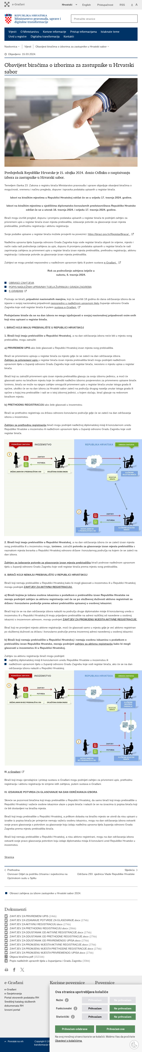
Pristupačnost (105, 4)
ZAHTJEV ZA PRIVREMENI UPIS (29, 916)
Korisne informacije (54, 31)
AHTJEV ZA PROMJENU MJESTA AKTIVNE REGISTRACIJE (100, 619)
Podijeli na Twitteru (22, 970)
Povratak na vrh (15, 1041)
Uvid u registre (18, 36)
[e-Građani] (20, 4)
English (86, 4)
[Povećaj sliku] (71, 122)
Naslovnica (10, 46)
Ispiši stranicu (6, 970)
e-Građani (10, 989)
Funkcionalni (64, 1008)
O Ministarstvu (30, 31)
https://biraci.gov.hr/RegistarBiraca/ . (109, 234)
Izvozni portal (12, 1009)
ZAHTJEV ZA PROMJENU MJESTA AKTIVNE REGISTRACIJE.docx (49, 944)
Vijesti (12, 31)
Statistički (62, 1016)
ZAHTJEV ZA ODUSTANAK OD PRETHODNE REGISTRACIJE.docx (49, 936)
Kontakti (69, 36)
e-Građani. (110, 262)
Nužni (59, 1000)
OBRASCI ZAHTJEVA (21, 282)
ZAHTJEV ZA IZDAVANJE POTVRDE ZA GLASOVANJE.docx (45, 920)
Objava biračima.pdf (21, 956)
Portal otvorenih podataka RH (21, 997)
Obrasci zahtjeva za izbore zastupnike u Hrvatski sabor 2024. (45, 893)
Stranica (9, 857)
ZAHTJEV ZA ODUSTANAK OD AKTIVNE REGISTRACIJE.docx (46, 932)
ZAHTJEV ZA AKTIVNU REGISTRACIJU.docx (36, 924)
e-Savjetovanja (13, 993)
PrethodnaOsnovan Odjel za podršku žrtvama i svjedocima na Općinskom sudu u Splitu (37, 874)
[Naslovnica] (37, 19)
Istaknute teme (110, 31)
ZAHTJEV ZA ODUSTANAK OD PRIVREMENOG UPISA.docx (45, 940)
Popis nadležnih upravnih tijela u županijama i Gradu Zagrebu (46, 960)
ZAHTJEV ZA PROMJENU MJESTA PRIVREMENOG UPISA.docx (47, 952)
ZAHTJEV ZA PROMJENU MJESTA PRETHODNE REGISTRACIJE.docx (51, 948)
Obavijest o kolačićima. (68, 1040)
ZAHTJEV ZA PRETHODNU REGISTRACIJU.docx (39, 928)
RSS (122, 4)
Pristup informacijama (83, 31)
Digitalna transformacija (45, 36)
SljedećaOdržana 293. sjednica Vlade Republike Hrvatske (106, 871)
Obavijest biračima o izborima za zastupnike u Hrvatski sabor (71, 46)
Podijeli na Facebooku (14, 970)
